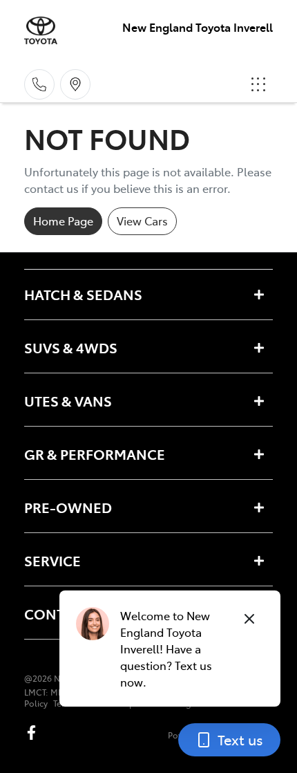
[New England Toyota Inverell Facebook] (34, 732)
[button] (258, 84)
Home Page (63, 220)
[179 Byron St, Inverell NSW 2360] (75, 84)
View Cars (142, 220)
